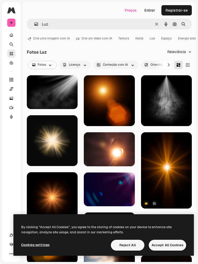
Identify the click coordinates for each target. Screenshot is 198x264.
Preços (131, 10)
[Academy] (11, 244)
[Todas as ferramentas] (11, 80)
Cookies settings (35, 245)
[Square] (188, 65)
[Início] (11, 35)
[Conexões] (11, 235)
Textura (123, 38)
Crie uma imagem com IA (51, 38)
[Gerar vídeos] (11, 107)
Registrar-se (177, 10)
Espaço (166, 38)
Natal (139, 38)
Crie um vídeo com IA (96, 38)
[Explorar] (11, 63)
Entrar (149, 10)
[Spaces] (11, 89)
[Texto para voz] (11, 117)
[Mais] (11, 254)
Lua (152, 38)
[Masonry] (178, 65)
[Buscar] (11, 44)
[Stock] (11, 54)
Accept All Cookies (167, 245)
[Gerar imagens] (11, 98)
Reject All (127, 245)
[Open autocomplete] (34, 24)
